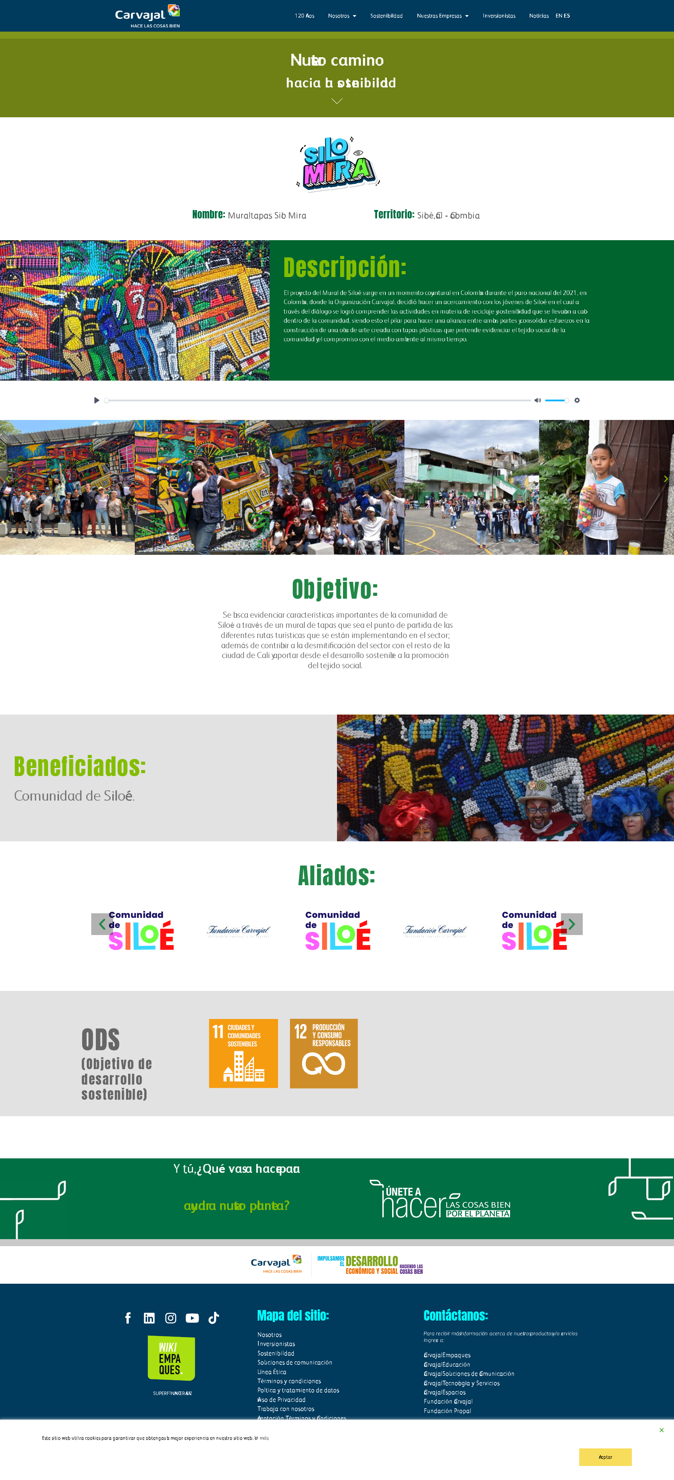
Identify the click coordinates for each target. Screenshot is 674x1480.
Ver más (262, 1438)
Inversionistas (499, 15)
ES (567, 15)
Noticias (539, 15)
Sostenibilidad (386, 15)
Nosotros (338, 15)
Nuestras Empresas (439, 15)
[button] (8, 479)
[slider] (317, 400)
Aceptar (606, 1457)
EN (559, 15)
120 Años (304, 15)
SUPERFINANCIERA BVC (171, 1393)
